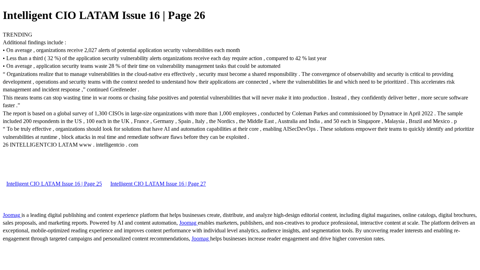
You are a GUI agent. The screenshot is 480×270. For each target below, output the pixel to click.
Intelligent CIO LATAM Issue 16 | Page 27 (158, 184)
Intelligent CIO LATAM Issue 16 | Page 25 (54, 184)
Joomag (12, 215)
